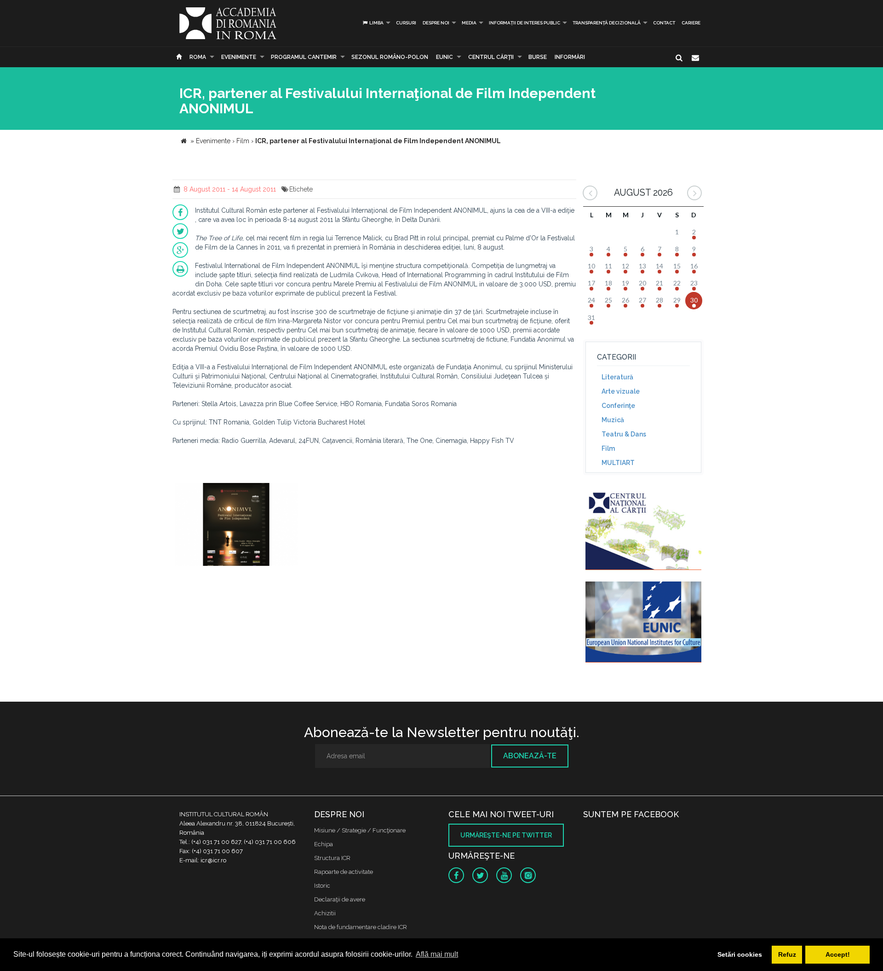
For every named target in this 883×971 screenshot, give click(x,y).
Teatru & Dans (624, 434)
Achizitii (325, 913)
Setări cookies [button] (739, 954)
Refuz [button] (787, 954)
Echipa (323, 844)
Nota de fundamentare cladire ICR (360, 927)
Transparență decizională (607, 22)
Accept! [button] (838, 954)
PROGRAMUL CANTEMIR (304, 57)
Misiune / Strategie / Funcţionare (360, 830)
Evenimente (238, 57)
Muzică (613, 420)
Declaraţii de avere (339, 899)
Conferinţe (618, 405)
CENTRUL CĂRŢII (491, 57)
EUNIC (444, 57)
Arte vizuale (621, 391)
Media (469, 22)
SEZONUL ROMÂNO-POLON (389, 57)
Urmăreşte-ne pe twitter (506, 835)
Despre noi (436, 22)
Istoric (322, 885)
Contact (664, 22)
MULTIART (618, 462)
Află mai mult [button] (437, 954)
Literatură (617, 377)
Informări (570, 57)
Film (608, 448)
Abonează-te (529, 755)
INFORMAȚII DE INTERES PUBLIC (524, 22)
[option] (236, 525)
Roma (197, 57)
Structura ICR (332, 858)
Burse (537, 57)
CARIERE (691, 22)
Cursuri (406, 22)
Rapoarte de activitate (343, 871)
